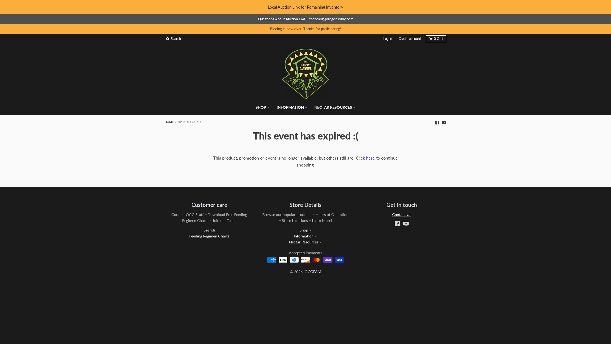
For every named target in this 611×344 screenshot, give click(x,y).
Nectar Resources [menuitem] (333, 107)
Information (304, 236)
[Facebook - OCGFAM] (437, 122)
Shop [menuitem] (261, 107)
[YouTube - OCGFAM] (444, 122)
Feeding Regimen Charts (209, 236)
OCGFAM (313, 271)
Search (209, 230)
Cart (438, 39)
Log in (387, 39)
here (370, 158)
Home (169, 122)
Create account (410, 39)
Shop (304, 230)
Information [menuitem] (290, 107)
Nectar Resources (303, 242)
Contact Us (401, 214)
